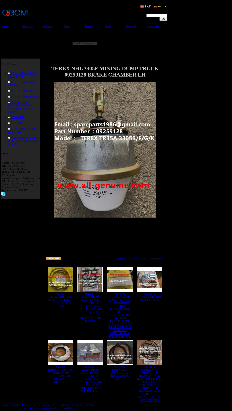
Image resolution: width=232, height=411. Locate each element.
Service (89, 26)
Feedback (131, 26)
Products (47, 26)
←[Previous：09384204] (126, 258)
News (67, 26)
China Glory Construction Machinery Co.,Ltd (46, 408)
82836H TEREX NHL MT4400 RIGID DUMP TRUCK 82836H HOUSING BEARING (60, 374)
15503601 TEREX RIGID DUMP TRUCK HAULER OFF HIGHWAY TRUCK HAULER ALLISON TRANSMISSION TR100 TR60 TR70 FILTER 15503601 (90, 379)
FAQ (108, 26)
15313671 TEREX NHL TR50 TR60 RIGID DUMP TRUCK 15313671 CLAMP (60, 299)
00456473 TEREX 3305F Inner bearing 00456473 (149, 296)
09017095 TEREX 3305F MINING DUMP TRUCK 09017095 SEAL (119, 372)
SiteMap (89, 405)
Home (4, 26)
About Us (27, 26)
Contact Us (153, 26)
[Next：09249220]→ (152, 258)
